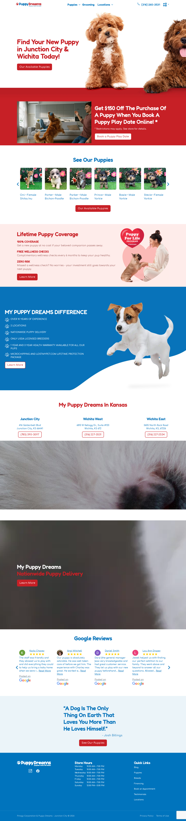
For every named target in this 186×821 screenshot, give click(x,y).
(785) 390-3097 (30, 434)
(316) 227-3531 (93, 434)
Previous (18, 184)
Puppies (72, 4)
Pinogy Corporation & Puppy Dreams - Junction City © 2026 (45, 816)
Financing (139, 784)
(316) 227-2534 (156, 434)
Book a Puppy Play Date (113, 136)
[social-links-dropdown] (166, 4)
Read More (45, 671)
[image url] (28, 4)
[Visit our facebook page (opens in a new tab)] (37, 771)
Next (168, 184)
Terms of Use (162, 816)
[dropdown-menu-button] (79, 4)
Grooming (88, 4)
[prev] (17, 667)
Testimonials (140, 794)
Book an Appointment (144, 789)
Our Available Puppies (34, 67)
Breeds (137, 778)
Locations (104, 4)
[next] (169, 667)
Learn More (27, 277)
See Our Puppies (93, 742)
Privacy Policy (146, 816)
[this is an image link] (34, 763)
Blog (136, 767)
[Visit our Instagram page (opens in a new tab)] (30, 771)
